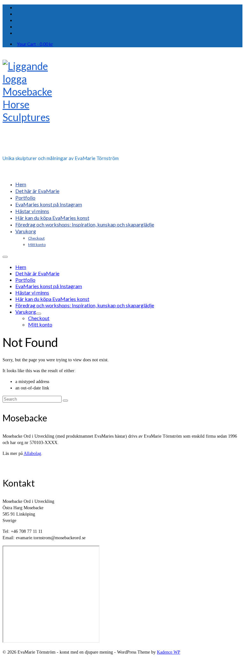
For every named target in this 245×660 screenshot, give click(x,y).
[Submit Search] (65, 401)
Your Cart (35, 44)
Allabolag (32, 453)
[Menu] (5, 257)
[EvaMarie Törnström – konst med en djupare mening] (122, 105)
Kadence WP (168, 652)
